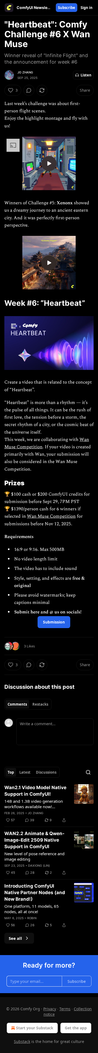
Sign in (87, 7)
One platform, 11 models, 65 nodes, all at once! (31, 908)
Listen (86, 75)
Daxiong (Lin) (39, 865)
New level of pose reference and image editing (34, 856)
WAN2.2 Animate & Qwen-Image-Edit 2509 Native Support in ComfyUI (34, 840)
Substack (22, 1041)
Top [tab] (11, 772)
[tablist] (27, 704)
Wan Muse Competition (51, 516)
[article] (49, 803)
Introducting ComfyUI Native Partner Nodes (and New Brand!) (34, 892)
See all (15, 938)
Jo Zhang (25, 72)
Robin (31, 918)
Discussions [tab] (46, 772)
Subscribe (66, 7)
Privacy (49, 1008)
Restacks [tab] (40, 704)
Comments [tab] (17, 704)
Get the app (76, 1027)
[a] (49, 163)
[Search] (88, 772)
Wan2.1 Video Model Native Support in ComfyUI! (35, 791)
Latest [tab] (24, 772)
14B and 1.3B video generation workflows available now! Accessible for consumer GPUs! (33, 803)
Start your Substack (34, 1027)
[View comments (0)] (28, 90)
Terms (65, 1008)
